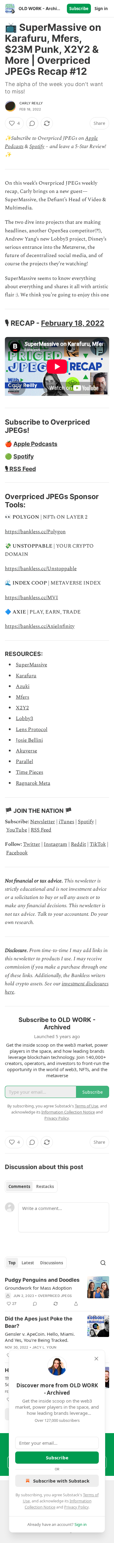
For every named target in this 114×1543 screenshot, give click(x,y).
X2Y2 (22, 708)
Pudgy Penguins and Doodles (42, 1280)
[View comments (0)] (32, 123)
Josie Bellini (29, 740)
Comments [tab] (19, 1186)
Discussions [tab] (51, 1263)
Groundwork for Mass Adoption (38, 1288)
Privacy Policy (76, 1507)
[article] (57, 1291)
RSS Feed (41, 830)
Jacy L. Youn (44, 1347)
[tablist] (31, 1186)
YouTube (16, 830)
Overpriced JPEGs (55, 1296)
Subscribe (78, 8)
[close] (96, 1359)
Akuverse (26, 751)
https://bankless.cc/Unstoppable (41, 569)
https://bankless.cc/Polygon (35, 532)
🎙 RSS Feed (20, 469)
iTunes (66, 822)
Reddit (78, 844)
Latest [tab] (28, 1263)
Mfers (22, 697)
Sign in (101, 8)
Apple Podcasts (35, 443)
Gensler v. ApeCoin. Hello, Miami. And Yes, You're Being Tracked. (40, 1337)
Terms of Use (86, 1106)
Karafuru (26, 676)
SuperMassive (31, 665)
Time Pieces (29, 772)
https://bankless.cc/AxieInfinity (39, 626)
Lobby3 (24, 719)
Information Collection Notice (68, 1112)
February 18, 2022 (72, 323)
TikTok (98, 844)
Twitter (31, 844)
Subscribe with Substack (61, 1481)
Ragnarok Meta (33, 783)
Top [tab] (12, 1263)
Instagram (55, 844)
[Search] (103, 1263)
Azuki (22, 686)
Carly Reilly (31, 103)
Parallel (24, 762)
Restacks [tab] (45, 1186)
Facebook (17, 853)
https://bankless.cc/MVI (31, 598)
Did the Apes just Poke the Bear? (38, 1322)
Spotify (36, 146)
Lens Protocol (31, 729)
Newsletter (42, 822)
